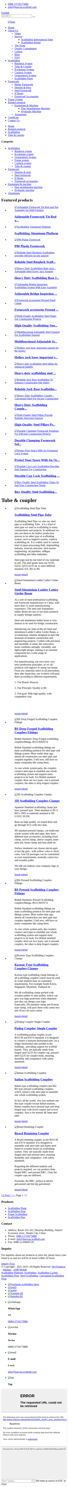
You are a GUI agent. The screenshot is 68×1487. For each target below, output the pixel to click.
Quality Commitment (25, 48)
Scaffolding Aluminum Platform (36, 233)
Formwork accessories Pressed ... (36, 309)
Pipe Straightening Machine (35, 108)
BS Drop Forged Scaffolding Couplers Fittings (34, 730)
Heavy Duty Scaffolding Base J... (37, 278)
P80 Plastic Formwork (30, 246)
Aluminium (20, 114)
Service (18, 36)
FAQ (17, 57)
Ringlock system (23, 151)
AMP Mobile (20, 1269)
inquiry (18, 574)
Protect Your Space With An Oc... (37, 460)
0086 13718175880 (18, 4)
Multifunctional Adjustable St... (36, 341)
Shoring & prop (23, 172)
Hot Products (58, 1266)
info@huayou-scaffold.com (22, 7)
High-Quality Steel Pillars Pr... (35, 424)
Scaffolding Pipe (16, 1217)
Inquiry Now (8, 1263)
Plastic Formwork (24, 84)
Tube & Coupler (23, 66)
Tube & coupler (16, 135)
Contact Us (14, 120)
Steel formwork (23, 175)
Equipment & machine (19, 184)
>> (14, 1195)
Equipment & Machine (26, 105)
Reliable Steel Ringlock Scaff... (35, 262)
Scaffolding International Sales (37, 39)
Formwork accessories (26, 181)
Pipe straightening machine (29, 187)
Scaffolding (14, 60)
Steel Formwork (23, 90)
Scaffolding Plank (17, 1208)
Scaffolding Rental (31, 42)
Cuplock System (23, 72)
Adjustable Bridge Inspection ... (36, 293)
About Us (13, 30)
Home (11, 27)
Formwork (13, 81)
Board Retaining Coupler (32, 1133)
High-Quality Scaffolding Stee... (36, 325)
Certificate (13, 117)
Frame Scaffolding (17, 1214)
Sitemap (7, 1269)
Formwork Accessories (26, 96)
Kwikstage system (24, 154)
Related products (16, 102)
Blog (17, 54)
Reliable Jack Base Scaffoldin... (36, 389)
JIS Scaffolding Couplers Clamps (37, 801)
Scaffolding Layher (48, 1272)
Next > (8, 1195)
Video (18, 33)
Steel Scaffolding (29, 1275)
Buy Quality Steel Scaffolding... (36, 492)
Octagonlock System (25, 75)
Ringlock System (23, 63)
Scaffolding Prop (17, 1211)
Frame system (22, 160)
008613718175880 (18, 1321)
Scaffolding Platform (12, 1272)
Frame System (15, 99)
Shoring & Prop (23, 87)
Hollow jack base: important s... (36, 357)
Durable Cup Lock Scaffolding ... (37, 476)
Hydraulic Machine (31, 111)
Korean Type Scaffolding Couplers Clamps (32, 966)
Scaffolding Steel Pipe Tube (33, 515)
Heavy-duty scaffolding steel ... (35, 373)
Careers (18, 51)
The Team (20, 45)
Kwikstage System (24, 69)
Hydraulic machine (24, 190)
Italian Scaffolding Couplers (34, 1079)
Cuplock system (23, 163)
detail (25, 574)
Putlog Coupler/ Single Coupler (36, 1028)
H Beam (19, 93)
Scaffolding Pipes (24, 78)
